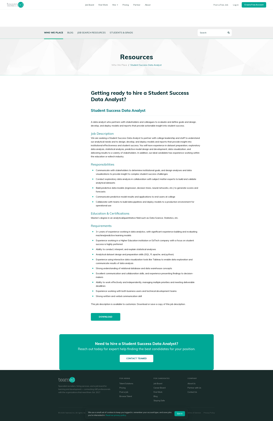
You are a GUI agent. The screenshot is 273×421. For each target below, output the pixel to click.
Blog (70, 32)
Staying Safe (159, 400)
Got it (179, 413)
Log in (236, 5)
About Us (192, 383)
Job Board (89, 5)
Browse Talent (125, 396)
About (147, 5)
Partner (136, 5)
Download (105, 316)
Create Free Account (254, 5)
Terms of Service (194, 413)
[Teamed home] (15, 5)
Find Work (103, 5)
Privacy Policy (209, 413)
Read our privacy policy (116, 415)
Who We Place (119, 65)
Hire (114, 5)
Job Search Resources (91, 32)
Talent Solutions (126, 383)
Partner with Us (194, 388)
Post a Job (123, 392)
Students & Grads (121, 32)
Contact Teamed (136, 358)
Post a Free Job (221, 5)
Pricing (126, 5)
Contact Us (192, 392)
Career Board (160, 388)
